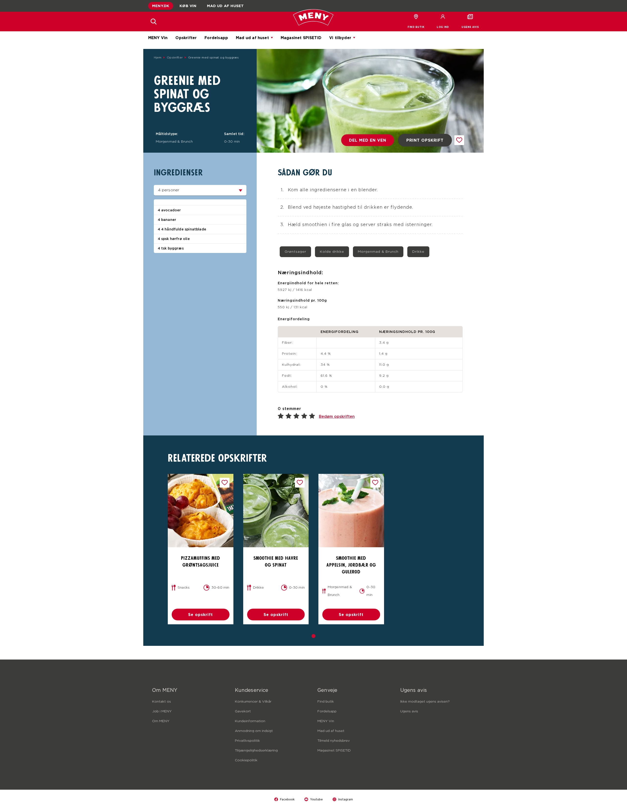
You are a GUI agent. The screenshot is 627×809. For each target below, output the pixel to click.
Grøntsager (295, 251)
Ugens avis (409, 711)
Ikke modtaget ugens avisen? (425, 701)
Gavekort (243, 711)
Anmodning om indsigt (254, 731)
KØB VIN (188, 6)
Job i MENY (162, 711)
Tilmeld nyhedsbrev (333, 740)
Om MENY (160, 721)
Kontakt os (161, 701)
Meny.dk (160, 6)
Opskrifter (186, 37)
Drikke (418, 251)
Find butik (325, 701)
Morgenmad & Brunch (378, 251)
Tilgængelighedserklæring (256, 750)
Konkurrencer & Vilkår (253, 701)
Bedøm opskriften (337, 416)
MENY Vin (158, 37)
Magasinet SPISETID (301, 37)
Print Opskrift (425, 140)
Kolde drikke (332, 251)
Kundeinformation (250, 721)
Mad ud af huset (252, 37)
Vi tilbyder (340, 37)
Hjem (158, 57)
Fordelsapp (216, 37)
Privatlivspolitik (247, 740)
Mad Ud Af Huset (225, 6)
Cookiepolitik (246, 760)
